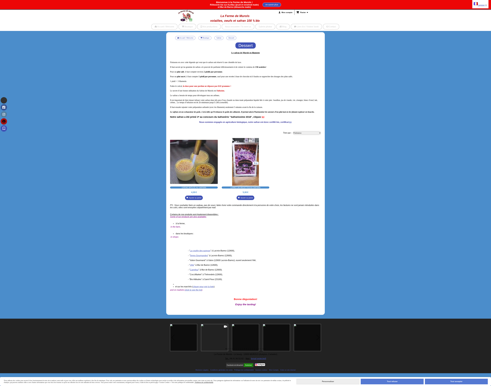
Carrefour (194, 270)
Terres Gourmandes (199, 255)
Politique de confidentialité (244, 370)
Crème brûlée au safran (194, 187)
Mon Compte (273, 370)
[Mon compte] (4, 121)
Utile (192, 265)
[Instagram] (4, 114)
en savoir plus (271, 5)
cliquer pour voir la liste (203, 287)
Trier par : (287, 133)
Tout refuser (392, 381)
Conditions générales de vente (221, 370)
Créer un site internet (288, 370)
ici (263, 117)
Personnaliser (328, 381)
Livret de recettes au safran (245, 187)
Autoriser (248, 365)
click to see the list (193, 290)
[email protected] (258, 358)
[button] (173, 337)
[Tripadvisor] (4, 100)
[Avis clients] (4, 128)
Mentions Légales (202, 370)
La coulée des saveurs (200, 251)
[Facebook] (4, 107)
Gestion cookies (261, 370)
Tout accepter (456, 381)
